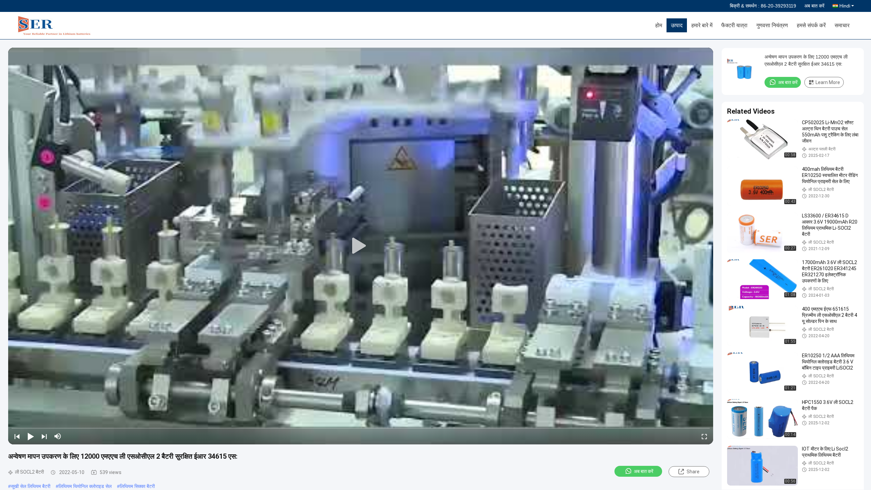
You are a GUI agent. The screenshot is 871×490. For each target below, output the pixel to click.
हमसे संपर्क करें (811, 25)
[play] (360, 246)
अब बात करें (814, 6)
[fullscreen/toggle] (704, 436)
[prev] (17, 436)
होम (658, 25)
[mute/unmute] (58, 436)
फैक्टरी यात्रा (734, 25)
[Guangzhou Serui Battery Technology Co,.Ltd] (56, 25)
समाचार (842, 25)
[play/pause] (30, 436)
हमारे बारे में (701, 25)
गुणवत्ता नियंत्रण (772, 25)
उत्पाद (677, 25)
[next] (44, 436)
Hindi (844, 6)
